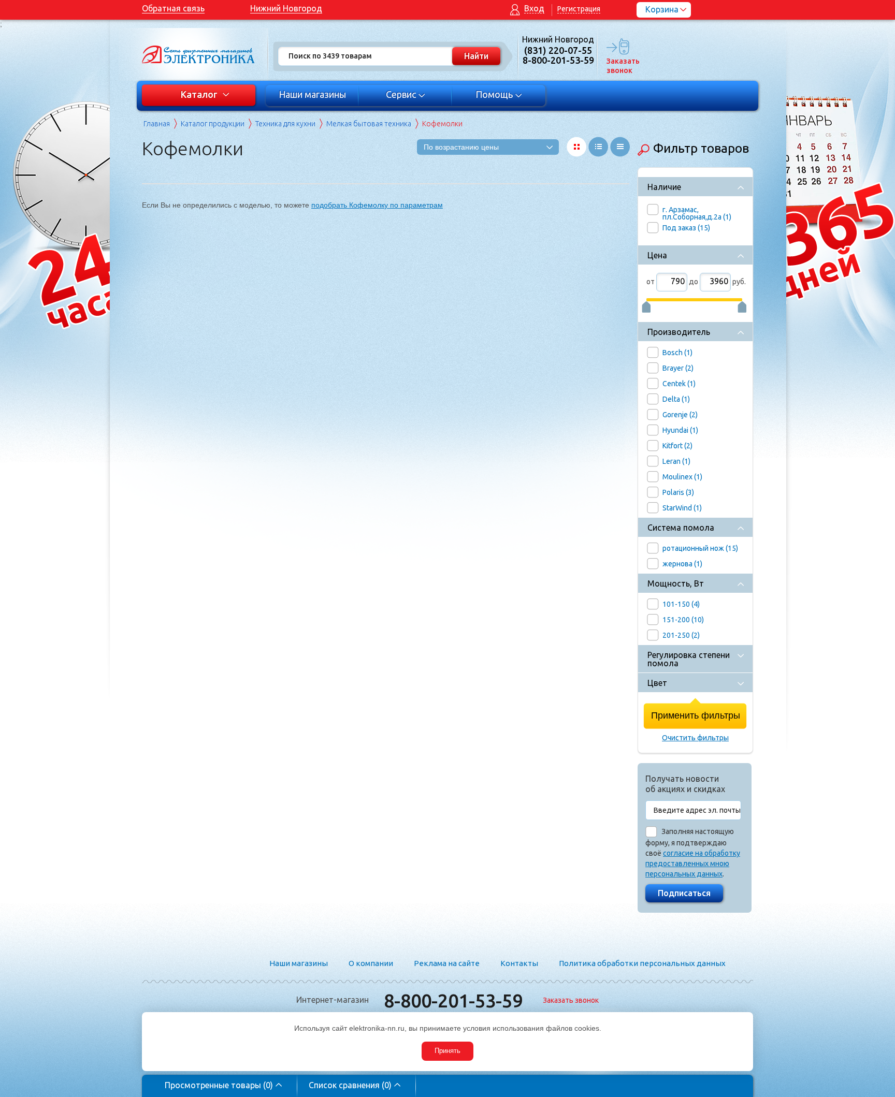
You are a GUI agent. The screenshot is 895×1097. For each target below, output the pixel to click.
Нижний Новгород (286, 8)
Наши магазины (312, 94)
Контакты (519, 963)
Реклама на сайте (447, 963)
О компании (371, 963)
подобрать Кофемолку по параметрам (377, 205)
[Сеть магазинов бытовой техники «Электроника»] (199, 54)
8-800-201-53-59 (453, 1000)
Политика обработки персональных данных (642, 963)
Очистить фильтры (695, 738)
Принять (447, 1051)
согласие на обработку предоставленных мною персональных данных (692, 863)
